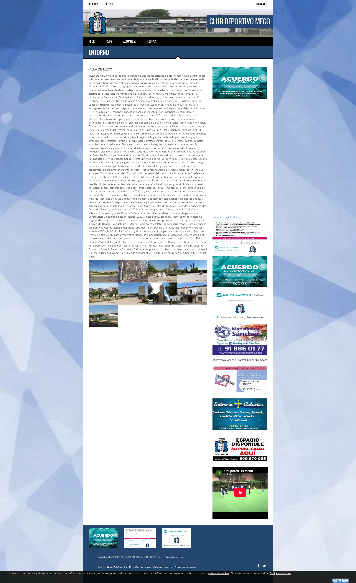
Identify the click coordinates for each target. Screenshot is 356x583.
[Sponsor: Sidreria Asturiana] (239, 414)
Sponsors (93, 4)
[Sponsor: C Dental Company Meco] (239, 305)
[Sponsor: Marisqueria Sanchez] (239, 339)
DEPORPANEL (261, 4)
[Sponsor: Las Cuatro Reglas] (239, 380)
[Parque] (133, 271)
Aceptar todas (340, 581)
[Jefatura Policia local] (192, 294)
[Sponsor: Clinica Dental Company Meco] (239, 237)
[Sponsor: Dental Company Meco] (239, 82)
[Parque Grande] (103, 294)
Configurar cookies (280, 573)
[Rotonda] (103, 271)
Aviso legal (146, 566)
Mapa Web (134, 566)
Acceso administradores (186, 566)
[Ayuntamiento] (133, 294)
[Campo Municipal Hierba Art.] (103, 316)
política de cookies (218, 573)
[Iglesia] (162, 294)
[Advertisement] (239, 157)
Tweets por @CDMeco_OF (228, 217)
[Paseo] (162, 271)
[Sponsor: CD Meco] (239, 448)
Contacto (108, 4)
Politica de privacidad (162, 566)
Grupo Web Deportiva (117, 566)
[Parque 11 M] (192, 271)
